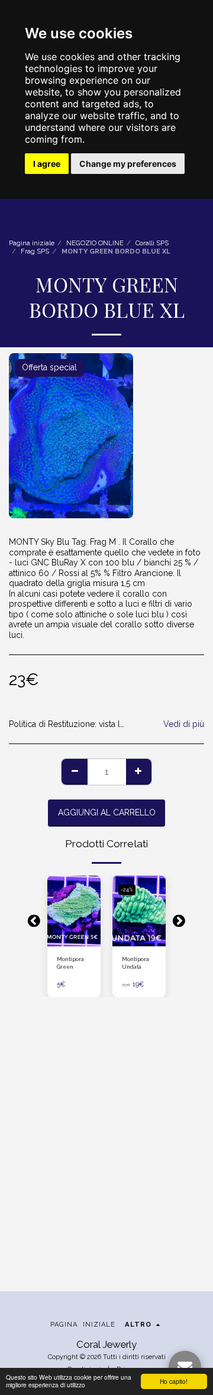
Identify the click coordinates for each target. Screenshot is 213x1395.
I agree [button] (46, 164)
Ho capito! (174, 1381)
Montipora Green (70, 963)
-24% (127, 890)
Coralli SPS (152, 243)
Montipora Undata (135, 963)
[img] (74, 911)
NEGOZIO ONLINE (95, 243)
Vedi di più (183, 724)
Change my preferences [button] (127, 164)
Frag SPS (35, 251)
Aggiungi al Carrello (74, 936)
